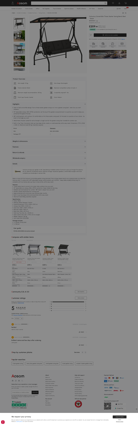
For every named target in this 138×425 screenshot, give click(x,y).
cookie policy (19, 421)
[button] (3, 422)
